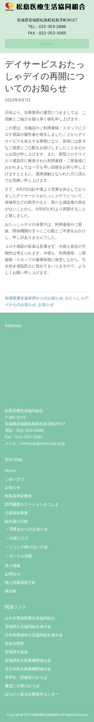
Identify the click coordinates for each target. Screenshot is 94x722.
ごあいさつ (14, 479)
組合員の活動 (16, 521)
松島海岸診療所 (18, 495)
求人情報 (12, 565)
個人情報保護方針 (20, 582)
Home (10, 470)
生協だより (18, 537)
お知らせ (45, 304)
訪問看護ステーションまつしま (32, 504)
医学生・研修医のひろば (26, 677)
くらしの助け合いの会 (28, 546)
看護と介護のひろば (22, 685)
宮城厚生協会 (16, 651)
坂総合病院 (14, 643)
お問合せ (12, 574)
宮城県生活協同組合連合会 (28, 626)
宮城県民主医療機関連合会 (28, 660)
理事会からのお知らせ (28, 529)
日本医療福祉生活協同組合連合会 (34, 634)
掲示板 (10, 590)
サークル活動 (20, 556)
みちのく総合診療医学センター (32, 694)
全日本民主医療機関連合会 (28, 668)
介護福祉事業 (16, 512)
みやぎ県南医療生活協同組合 (30, 618)
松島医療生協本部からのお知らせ (34, 298)
